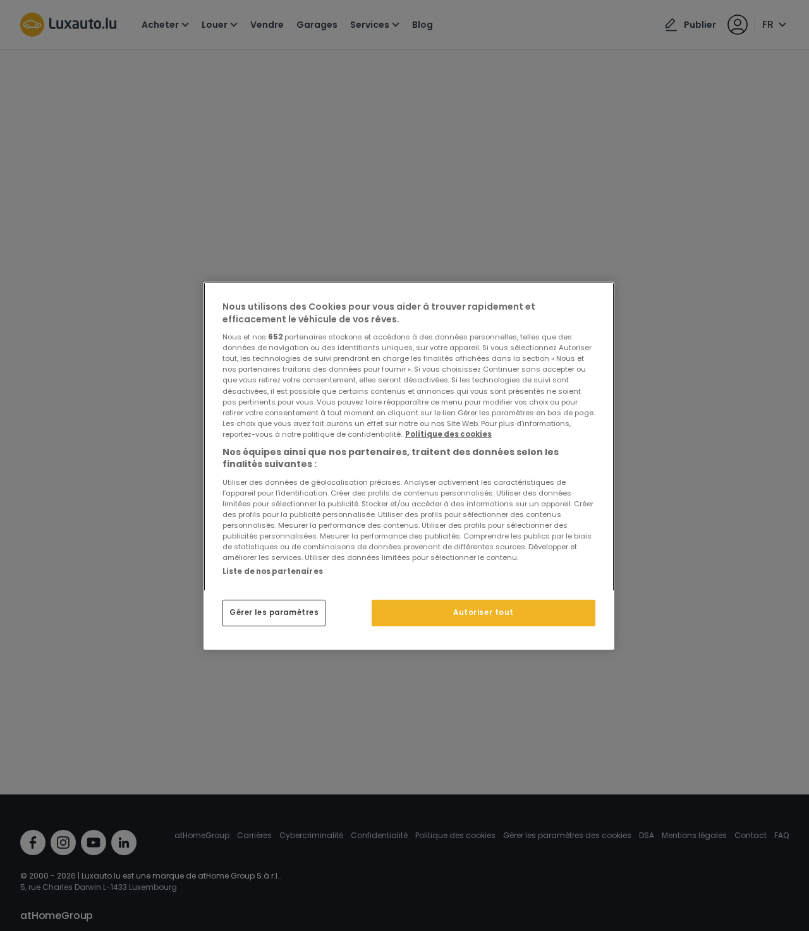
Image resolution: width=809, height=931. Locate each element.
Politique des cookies (448, 434)
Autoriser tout (483, 612)
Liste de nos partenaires (272, 571)
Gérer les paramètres (274, 612)
